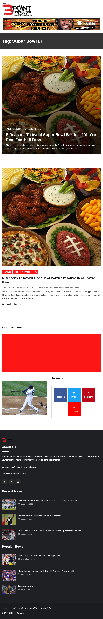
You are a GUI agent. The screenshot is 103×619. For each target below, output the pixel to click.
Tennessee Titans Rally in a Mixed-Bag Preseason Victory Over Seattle (47, 501)
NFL (35, 272)
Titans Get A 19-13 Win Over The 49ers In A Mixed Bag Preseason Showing (49, 531)
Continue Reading (10, 304)
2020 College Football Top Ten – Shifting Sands (39, 556)
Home (4, 608)
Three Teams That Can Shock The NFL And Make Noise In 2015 (46, 571)
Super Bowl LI (58, 287)
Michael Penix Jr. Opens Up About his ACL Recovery (39, 516)
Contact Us (46, 608)
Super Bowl (48, 287)
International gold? (26, 586)
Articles (7, 272)
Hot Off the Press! (22, 272)
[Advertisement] (52, 353)
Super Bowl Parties (72, 287)
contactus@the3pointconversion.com (21, 467)
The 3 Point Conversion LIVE (24, 608)
